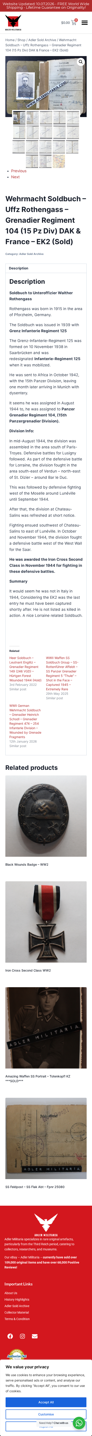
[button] (85, 23)
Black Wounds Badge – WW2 (26, 864)
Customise (46, 1414)
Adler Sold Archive (31, 254)
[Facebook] (10, 1336)
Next (15, 177)
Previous (19, 171)
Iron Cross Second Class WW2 (28, 970)
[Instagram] (22, 1336)
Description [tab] (18, 268)
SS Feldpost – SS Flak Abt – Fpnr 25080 (35, 1187)
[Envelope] (34, 1336)
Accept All (46, 1402)
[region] (46, 1398)
